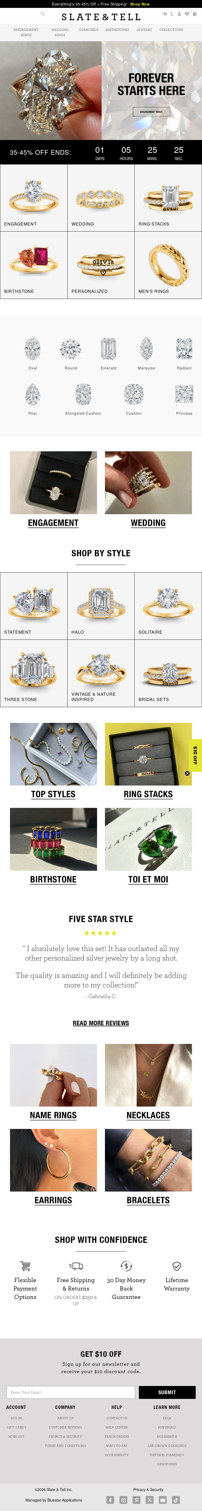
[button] (195, 755)
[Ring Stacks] (148, 762)
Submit (167, 1392)
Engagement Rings (26, 32)
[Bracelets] (148, 1169)
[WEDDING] (101, 197)
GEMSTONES (167, 1464)
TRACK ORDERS (117, 1436)
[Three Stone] (33, 672)
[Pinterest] (136, 1500)
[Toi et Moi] (148, 847)
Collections (171, 30)
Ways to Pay (117, 1445)
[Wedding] (148, 491)
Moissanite (167, 1436)
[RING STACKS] (168, 197)
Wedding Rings (60, 32)
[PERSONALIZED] (101, 264)
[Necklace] (148, 1084)
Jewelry (144, 30)
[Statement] (33, 605)
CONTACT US (117, 1418)
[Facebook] (110, 1500)
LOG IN (16, 1418)
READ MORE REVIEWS (101, 1023)
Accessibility (117, 1455)
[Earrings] (53, 1169)
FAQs (167, 1418)
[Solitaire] (168, 605)
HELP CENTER (117, 1427)
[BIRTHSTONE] (33, 264)
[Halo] (101, 605)
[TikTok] (176, 1500)
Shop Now (140, 4)
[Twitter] (150, 1500)
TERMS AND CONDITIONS (65, 1445)
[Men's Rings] (168, 264)
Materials (167, 1427)
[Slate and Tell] (101, 17)
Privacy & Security (148, 1489)
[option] (101, 967)
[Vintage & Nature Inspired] (101, 672)
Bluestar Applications (64, 1500)
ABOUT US (65, 1418)
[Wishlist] (187, 14)
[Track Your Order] (164, 14)
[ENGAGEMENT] (33, 197)
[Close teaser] (187, 773)
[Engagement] (53, 491)
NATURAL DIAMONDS (167, 1455)
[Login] (179, 14)
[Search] (43, 14)
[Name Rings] (53, 1084)
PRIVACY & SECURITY (65, 1436)
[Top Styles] (53, 762)
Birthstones (117, 30)
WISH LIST (16, 1436)
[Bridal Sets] (168, 672)
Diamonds (88, 30)
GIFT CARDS (16, 1427)
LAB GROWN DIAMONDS (167, 1445)
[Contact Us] (172, 14)
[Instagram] (123, 1500)
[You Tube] (163, 1500)
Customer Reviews (65, 1427)
